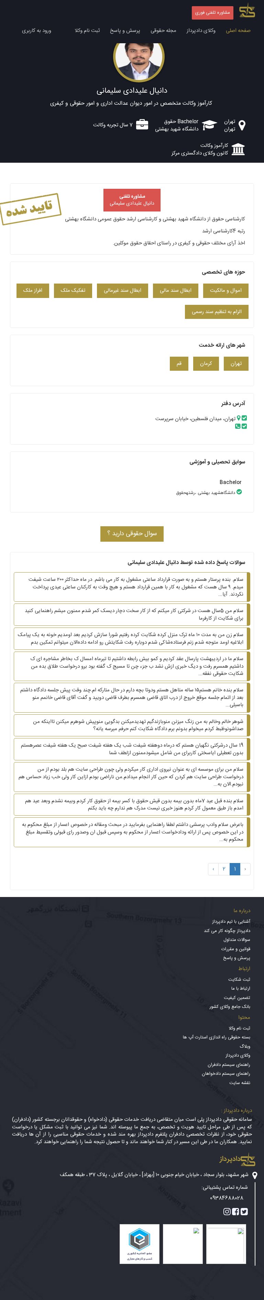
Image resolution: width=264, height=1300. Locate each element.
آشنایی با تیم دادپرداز (231, 921)
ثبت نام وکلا (87, 30)
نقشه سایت (239, 1083)
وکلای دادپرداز (201, 30)
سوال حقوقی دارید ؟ (132, 534)
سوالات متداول (236, 940)
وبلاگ (245, 1046)
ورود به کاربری (36, 30)
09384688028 (226, 1198)
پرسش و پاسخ (125, 30)
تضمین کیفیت (237, 998)
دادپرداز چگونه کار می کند (227, 931)
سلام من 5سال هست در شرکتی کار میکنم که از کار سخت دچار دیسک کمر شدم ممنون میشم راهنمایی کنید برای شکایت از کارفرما (134, 614)
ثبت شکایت (239, 979)
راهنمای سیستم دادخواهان (226, 1074)
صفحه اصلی (238, 30)
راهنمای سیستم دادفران (229, 1065)
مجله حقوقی (163, 30)
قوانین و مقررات (235, 949)
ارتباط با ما (240, 988)
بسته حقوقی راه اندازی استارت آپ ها (216, 1037)
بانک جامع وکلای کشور (229, 1007)
